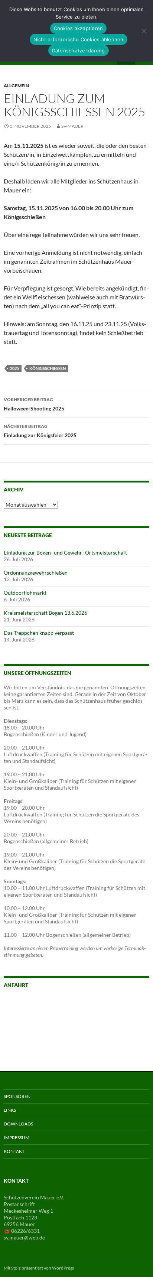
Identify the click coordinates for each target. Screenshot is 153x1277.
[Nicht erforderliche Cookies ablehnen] (143, 31)
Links (10, 1110)
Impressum (16, 1137)
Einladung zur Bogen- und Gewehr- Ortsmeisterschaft (65, 552)
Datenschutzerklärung (78, 50)
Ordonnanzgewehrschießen (36, 572)
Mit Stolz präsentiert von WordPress (39, 1268)
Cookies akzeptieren (78, 28)
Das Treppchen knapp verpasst (39, 633)
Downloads (18, 1124)
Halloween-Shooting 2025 (34, 404)
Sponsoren (17, 1096)
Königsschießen (47, 368)
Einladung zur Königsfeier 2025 (40, 430)
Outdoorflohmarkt (25, 592)
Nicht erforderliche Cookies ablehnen (78, 39)
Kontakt (14, 1151)
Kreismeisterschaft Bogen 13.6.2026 (45, 613)
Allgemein (16, 85)
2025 (14, 368)
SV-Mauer (72, 126)
